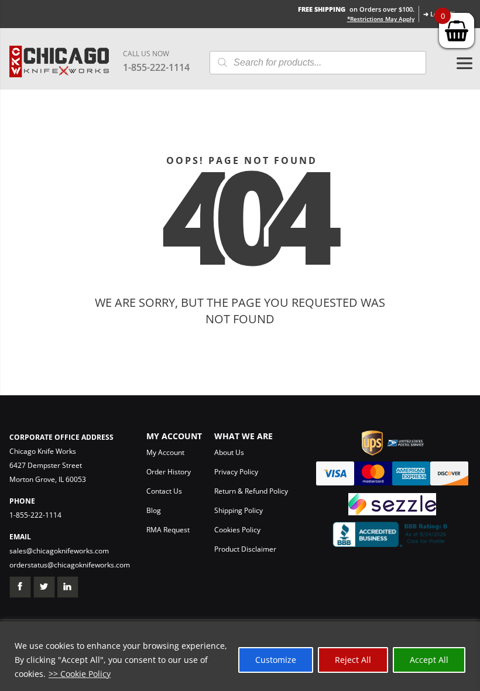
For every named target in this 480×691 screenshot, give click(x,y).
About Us (229, 452)
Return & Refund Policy (251, 491)
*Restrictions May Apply (380, 18)
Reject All (353, 659)
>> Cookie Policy (80, 673)
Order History (168, 472)
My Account (165, 452)
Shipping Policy (238, 510)
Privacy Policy (236, 472)
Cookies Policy (237, 530)
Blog (153, 510)
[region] (240, 656)
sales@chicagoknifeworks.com (59, 551)
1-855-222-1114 (156, 67)
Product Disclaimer (245, 549)
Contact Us (164, 491)
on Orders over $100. (356, 9)
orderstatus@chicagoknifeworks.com (69, 565)
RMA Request (168, 530)
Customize (275, 659)
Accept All (429, 659)
